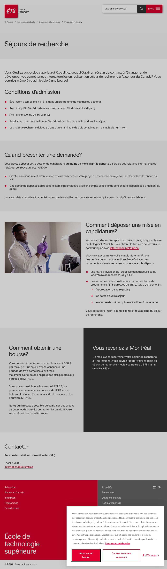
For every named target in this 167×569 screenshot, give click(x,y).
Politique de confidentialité (117, 543)
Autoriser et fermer (85, 555)
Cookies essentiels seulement (121, 555)
